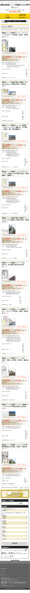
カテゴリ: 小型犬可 (7, 26)
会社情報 (7, 17)
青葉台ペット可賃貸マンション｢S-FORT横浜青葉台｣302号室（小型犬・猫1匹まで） (15, 446)
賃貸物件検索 (22, 15)
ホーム (7, 15)
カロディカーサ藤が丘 (12, 550)
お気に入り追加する (21, 53)
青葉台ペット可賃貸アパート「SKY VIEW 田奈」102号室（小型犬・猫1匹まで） (15, 360)
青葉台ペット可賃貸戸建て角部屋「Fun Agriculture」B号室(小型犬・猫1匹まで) (14, 84)
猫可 (7, 553)
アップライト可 (5, 550)
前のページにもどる (24, 489)
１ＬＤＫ (9, 556)
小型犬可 (22, 550)
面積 (7, 29)
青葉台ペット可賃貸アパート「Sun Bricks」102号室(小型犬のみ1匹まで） (13, 264)
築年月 (16, 29)
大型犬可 (19, 550)
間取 (10, 29)
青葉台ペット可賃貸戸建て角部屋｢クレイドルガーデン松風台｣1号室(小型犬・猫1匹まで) (15, 220)
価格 (3, 29)
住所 (13, 29)
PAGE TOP (15, 561)
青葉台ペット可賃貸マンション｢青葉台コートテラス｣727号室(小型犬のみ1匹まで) (15, 406)
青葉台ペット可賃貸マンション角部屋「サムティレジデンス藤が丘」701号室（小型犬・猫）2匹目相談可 (14, 127)
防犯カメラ (14, 553)
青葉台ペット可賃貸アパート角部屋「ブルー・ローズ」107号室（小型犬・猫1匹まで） (15, 311)
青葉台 (22, 553)
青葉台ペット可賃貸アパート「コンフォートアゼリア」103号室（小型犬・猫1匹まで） (15, 34)
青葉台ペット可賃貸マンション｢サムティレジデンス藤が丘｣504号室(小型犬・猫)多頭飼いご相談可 (15, 173)
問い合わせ (22, 17)
